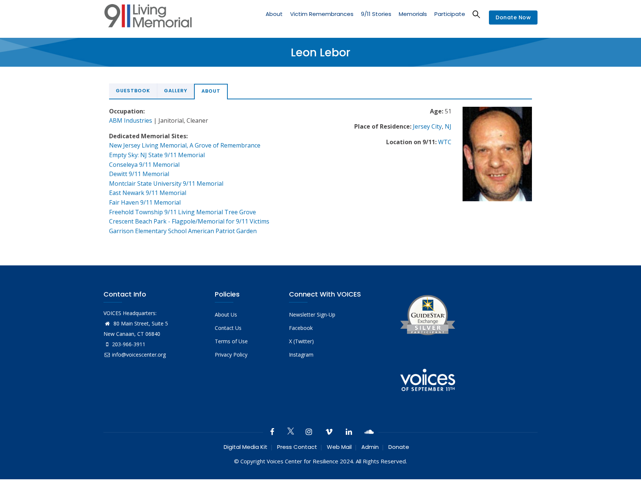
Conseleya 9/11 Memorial (144, 165)
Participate (449, 14)
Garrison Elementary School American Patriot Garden (183, 231)
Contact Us (228, 327)
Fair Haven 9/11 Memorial (145, 202)
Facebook (301, 327)
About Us (226, 314)
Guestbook (133, 90)
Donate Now (513, 17)
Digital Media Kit (245, 447)
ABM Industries (130, 120)
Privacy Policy (231, 354)
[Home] (148, 17)
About (274, 14)
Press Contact (297, 447)
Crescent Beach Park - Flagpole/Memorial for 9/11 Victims (189, 221)
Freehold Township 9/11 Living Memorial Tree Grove (182, 212)
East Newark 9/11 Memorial (147, 193)
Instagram (301, 354)
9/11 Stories (376, 14)
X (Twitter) (301, 341)
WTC (444, 142)
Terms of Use (231, 341)
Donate (398, 447)
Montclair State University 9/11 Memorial (166, 183)
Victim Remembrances (322, 14)
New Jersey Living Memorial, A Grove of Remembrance (184, 145)
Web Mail (339, 447)
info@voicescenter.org (139, 354)
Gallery (175, 90)
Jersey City (427, 126)
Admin (370, 447)
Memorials (413, 14)
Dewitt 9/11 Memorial (139, 174)
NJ (448, 126)
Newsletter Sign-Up (312, 314)
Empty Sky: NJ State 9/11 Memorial (157, 155)
